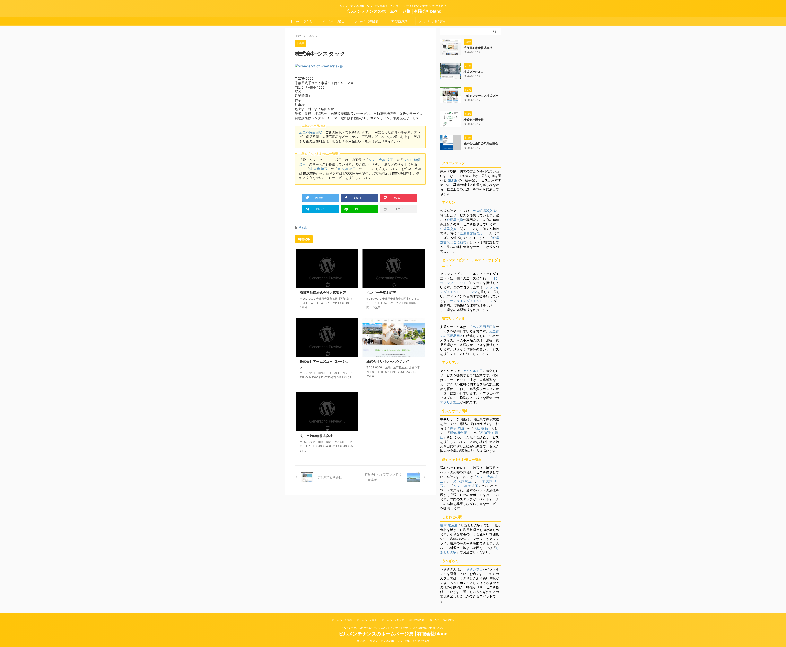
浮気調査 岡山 (460, 433)
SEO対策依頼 (399, 21)
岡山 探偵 (481, 428)
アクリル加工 (473, 371)
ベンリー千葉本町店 (381, 293)
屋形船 (452, 180)
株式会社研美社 (474, 119)
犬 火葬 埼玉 (346, 169)
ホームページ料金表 (366, 21)
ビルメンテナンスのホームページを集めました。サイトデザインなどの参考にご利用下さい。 (393, 627)
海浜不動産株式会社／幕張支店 (323, 293)
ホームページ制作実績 (432, 21)
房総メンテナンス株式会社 (481, 95)
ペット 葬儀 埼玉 (465, 486)
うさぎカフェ (473, 569)
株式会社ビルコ (474, 71)
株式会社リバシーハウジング (387, 361)
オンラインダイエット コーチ (472, 301)
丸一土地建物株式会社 (316, 436)
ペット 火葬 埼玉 (380, 160)
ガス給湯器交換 (484, 211)
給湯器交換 (455, 220)
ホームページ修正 (333, 21)
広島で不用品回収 (483, 327)
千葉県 (303, 227)
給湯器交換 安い (472, 233)
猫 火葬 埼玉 (318, 169)
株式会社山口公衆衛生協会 (481, 143)
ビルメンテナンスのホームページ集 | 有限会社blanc (393, 11)
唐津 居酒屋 (448, 525)
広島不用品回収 (310, 132)
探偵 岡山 (457, 428)
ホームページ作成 (301, 21)
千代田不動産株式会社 (478, 48)
